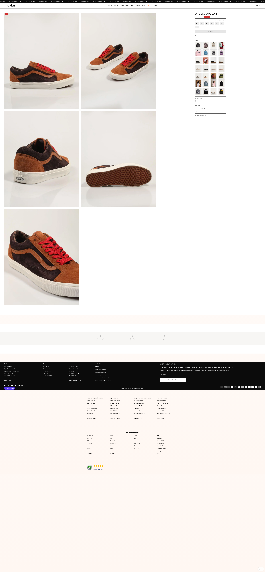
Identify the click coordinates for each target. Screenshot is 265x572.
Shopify (141, 388)
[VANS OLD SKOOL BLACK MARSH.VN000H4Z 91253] (213, 52)
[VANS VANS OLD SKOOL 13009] (205, 60)
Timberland (160, 445)
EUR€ (129, 386)
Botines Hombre (138, 416)
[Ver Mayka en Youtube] (22, 385)
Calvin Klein (113, 440)
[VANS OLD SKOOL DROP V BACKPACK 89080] (221, 76)
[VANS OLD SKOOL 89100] (213, 91)
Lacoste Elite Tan (161, 416)
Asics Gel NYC (113, 410)
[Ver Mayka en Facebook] (12, 385)
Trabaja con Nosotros (48, 368)
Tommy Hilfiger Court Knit (163, 413)
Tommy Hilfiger (161, 440)
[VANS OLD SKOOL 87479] (198, 76)
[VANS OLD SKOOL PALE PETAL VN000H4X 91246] (205, 45)
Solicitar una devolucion (49, 378)
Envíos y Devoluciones (74, 368)
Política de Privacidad (74, 373)
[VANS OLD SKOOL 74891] (213, 60)
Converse (89, 438)
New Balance (90, 435)
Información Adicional (200, 108)
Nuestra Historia (47, 371)
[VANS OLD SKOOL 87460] (221, 68)
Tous (111, 448)
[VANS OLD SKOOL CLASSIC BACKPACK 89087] (213, 76)
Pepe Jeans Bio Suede (162, 403)
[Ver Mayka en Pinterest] (19, 385)
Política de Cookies (74, 375)
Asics (88, 448)
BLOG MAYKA (46, 366)
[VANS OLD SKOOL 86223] (213, 68)
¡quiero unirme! (172, 379)
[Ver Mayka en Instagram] (5, 385)
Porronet (112, 453)
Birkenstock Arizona (115, 400)
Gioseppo (159, 451)
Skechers (89, 453)
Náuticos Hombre (138, 418)
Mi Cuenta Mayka (73, 366)
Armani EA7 (160, 438)
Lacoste (89, 445)
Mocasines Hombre (138, 410)
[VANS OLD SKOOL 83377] (221, 60)
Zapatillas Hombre (138, 400)
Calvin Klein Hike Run (115, 418)
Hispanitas (136, 445)
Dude (111, 435)
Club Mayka (72, 378)
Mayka (126, 388)
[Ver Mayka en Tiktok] (8, 385)
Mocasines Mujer (91, 418)
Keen (135, 438)
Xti (111, 438)
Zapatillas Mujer (91, 403)
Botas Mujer (90, 413)
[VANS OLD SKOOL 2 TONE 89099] (205, 76)
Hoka (111, 445)
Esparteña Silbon (161, 408)
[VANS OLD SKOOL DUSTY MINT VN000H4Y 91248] (221, 45)
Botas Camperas (8, 366)
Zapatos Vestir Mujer (92, 408)
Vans (111, 451)
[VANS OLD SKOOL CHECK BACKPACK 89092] (198, 91)
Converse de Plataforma (10, 375)
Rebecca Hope (160, 443)
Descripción (197, 105)
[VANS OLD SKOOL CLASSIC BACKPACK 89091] (221, 83)
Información (71, 363)
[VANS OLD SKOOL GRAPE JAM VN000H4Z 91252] (221, 52)
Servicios (45, 363)
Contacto (45, 373)
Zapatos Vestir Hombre (139, 413)
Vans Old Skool (8, 380)
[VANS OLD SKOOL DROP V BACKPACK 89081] (205, 83)
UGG (88, 440)
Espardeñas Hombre (139, 408)
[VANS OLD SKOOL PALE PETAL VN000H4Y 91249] (198, 52)
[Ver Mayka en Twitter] (15, 385)
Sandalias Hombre (138, 405)
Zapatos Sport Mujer (92, 410)
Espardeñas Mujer (91, 405)
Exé (134, 451)
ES (134, 386)
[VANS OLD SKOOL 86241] (205, 68)
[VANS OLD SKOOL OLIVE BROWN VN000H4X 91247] (213, 45)
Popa (88, 451)
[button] (125, 5)
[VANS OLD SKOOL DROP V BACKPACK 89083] (205, 91)
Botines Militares (8, 373)
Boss (158, 453)
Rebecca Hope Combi (115, 403)
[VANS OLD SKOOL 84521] (198, 68)
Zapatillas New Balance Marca (11, 371)
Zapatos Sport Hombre (139, 403)
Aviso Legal (72, 371)
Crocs (135, 440)
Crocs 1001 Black (114, 408)
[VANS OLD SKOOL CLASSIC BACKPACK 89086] (213, 83)
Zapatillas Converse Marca (10, 368)
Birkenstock (137, 443)
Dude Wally (159, 405)
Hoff (158, 435)
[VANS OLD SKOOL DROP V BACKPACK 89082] (221, 91)
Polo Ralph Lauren (161, 448)
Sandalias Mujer (91, 400)
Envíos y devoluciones (200, 112)
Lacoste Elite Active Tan (116, 416)
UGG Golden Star (114, 405)
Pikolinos (89, 443)
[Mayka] (9, 5)
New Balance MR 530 (115, 413)
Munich (136, 435)
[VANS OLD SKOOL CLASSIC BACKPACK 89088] (198, 83)
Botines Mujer (90, 416)
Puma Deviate (160, 418)
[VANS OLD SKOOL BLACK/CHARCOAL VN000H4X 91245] (198, 45)
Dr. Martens (7, 378)
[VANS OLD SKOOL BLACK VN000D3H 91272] (198, 60)
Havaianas (136, 448)
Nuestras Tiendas (47, 375)
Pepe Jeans (113, 443)
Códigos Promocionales (75, 380)
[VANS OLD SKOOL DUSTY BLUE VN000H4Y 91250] (205, 52)
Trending (6, 363)
